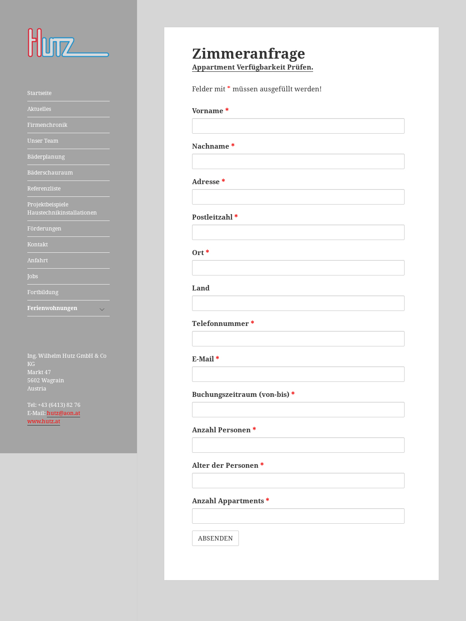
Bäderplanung (46, 156)
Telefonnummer (223, 323)
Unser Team (42, 141)
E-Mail (205, 358)
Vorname (210, 110)
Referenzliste (44, 188)
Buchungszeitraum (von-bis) (243, 394)
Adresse (208, 181)
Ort (200, 252)
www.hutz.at (43, 421)
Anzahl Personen (224, 429)
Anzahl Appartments (230, 500)
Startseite (39, 93)
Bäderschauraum (50, 172)
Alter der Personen (228, 465)
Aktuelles (39, 109)
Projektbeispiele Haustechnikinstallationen (62, 208)
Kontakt (37, 244)
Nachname (213, 145)
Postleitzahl (215, 216)
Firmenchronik (47, 125)
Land (201, 287)
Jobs (32, 276)
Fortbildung (42, 292)
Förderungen (44, 228)
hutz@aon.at (63, 413)
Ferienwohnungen (52, 308)
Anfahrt (37, 260)
